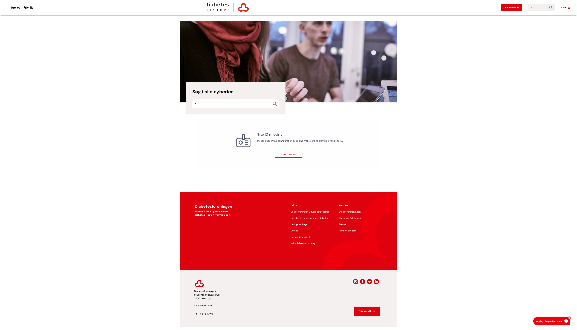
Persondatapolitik (300, 237)
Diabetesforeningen (350, 211)
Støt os (15, 7)
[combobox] (538, 7)
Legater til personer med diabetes (309, 218)
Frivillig (28, 7)
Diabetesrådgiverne (350, 218)
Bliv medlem (511, 7)
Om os (294, 230)
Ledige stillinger (299, 224)
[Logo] (225, 7)
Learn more (288, 154)
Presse (342, 224)
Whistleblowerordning (303, 243)
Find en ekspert (347, 230)
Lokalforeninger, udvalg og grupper (310, 211)
